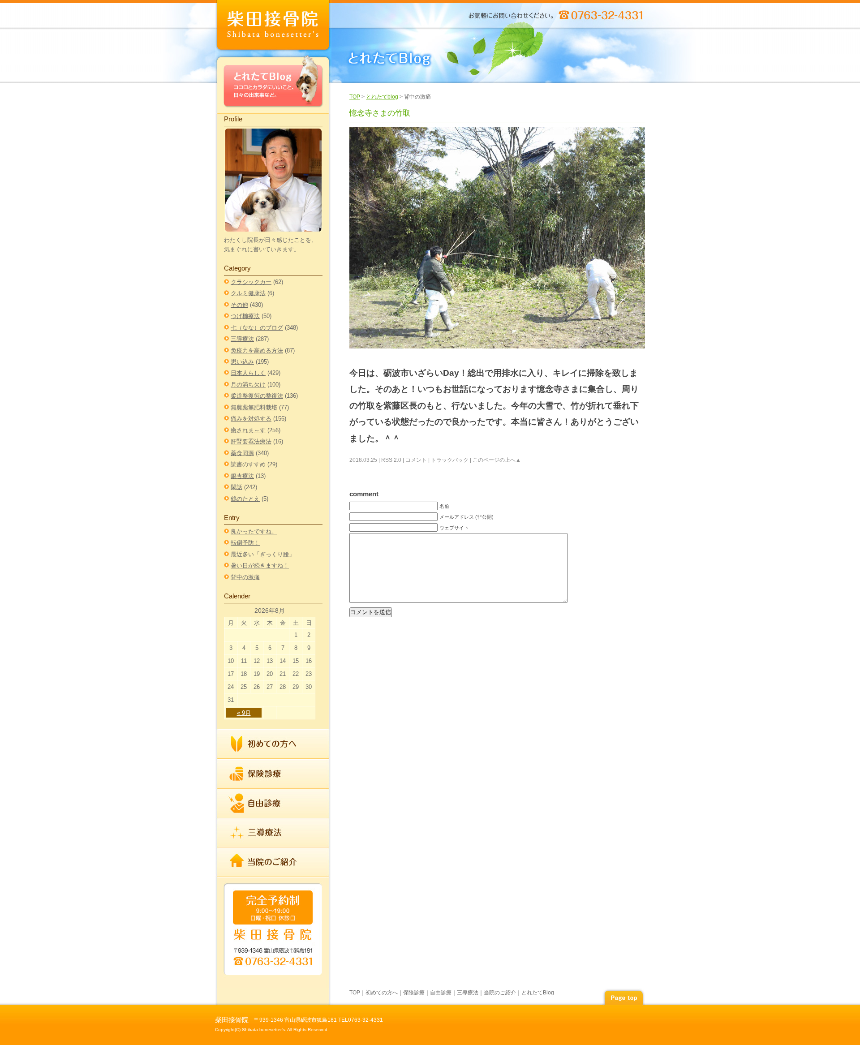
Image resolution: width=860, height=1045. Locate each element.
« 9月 (244, 713)
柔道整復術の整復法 (257, 395)
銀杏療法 (242, 476)
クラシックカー (251, 282)
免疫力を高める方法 (257, 350)
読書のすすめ (248, 464)
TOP (354, 97)
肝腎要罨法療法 (251, 441)
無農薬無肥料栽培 (254, 407)
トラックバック (450, 460)
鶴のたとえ (245, 498)
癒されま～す (248, 430)
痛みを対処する (251, 418)
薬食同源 (242, 453)
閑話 (236, 487)
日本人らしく (248, 373)
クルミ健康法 (248, 293)
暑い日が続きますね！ (260, 565)
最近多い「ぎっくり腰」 (263, 554)
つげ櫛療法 (245, 316)
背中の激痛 (245, 577)
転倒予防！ (245, 542)
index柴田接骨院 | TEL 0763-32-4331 (273, 26)
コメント (416, 460)
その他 (239, 304)
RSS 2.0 (391, 460)
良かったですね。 (254, 531)
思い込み (242, 361)
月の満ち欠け (248, 384)
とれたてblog (382, 97)
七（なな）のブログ (257, 327)
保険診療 (273, 774)
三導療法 (242, 338)
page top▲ (623, 996)
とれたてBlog (273, 83)
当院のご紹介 (273, 862)
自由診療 (273, 803)
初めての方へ (273, 744)
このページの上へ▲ (497, 460)
